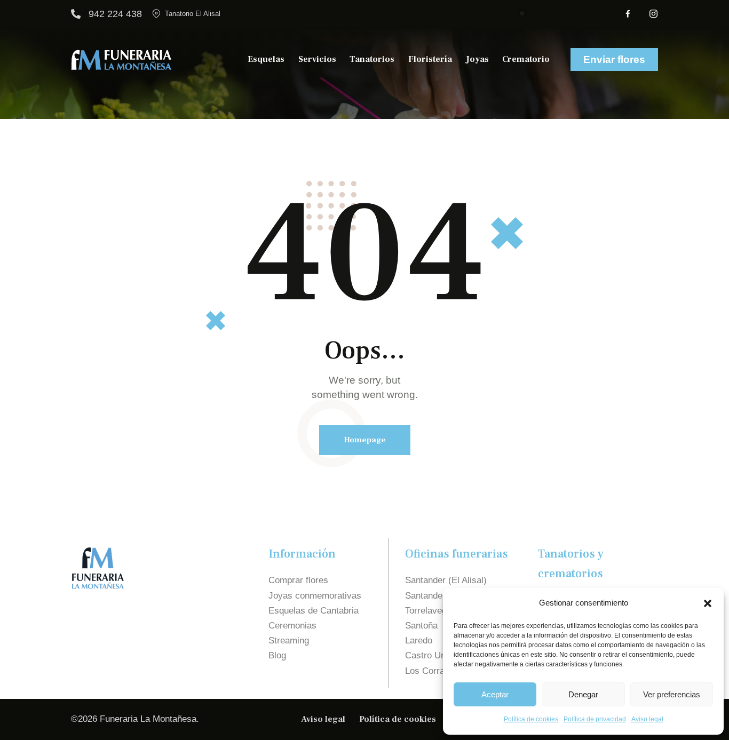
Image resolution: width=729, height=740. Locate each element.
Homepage (365, 440)
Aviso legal (647, 719)
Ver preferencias (671, 694)
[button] (707, 603)
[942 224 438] (76, 14)
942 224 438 (115, 14)
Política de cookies (531, 719)
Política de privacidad (595, 719)
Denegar (583, 694)
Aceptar (495, 694)
